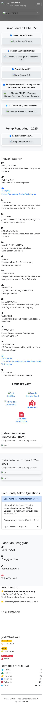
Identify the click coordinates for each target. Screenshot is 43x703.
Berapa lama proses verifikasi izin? (19, 520)
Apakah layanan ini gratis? (15, 526)
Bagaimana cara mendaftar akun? (19, 499)
